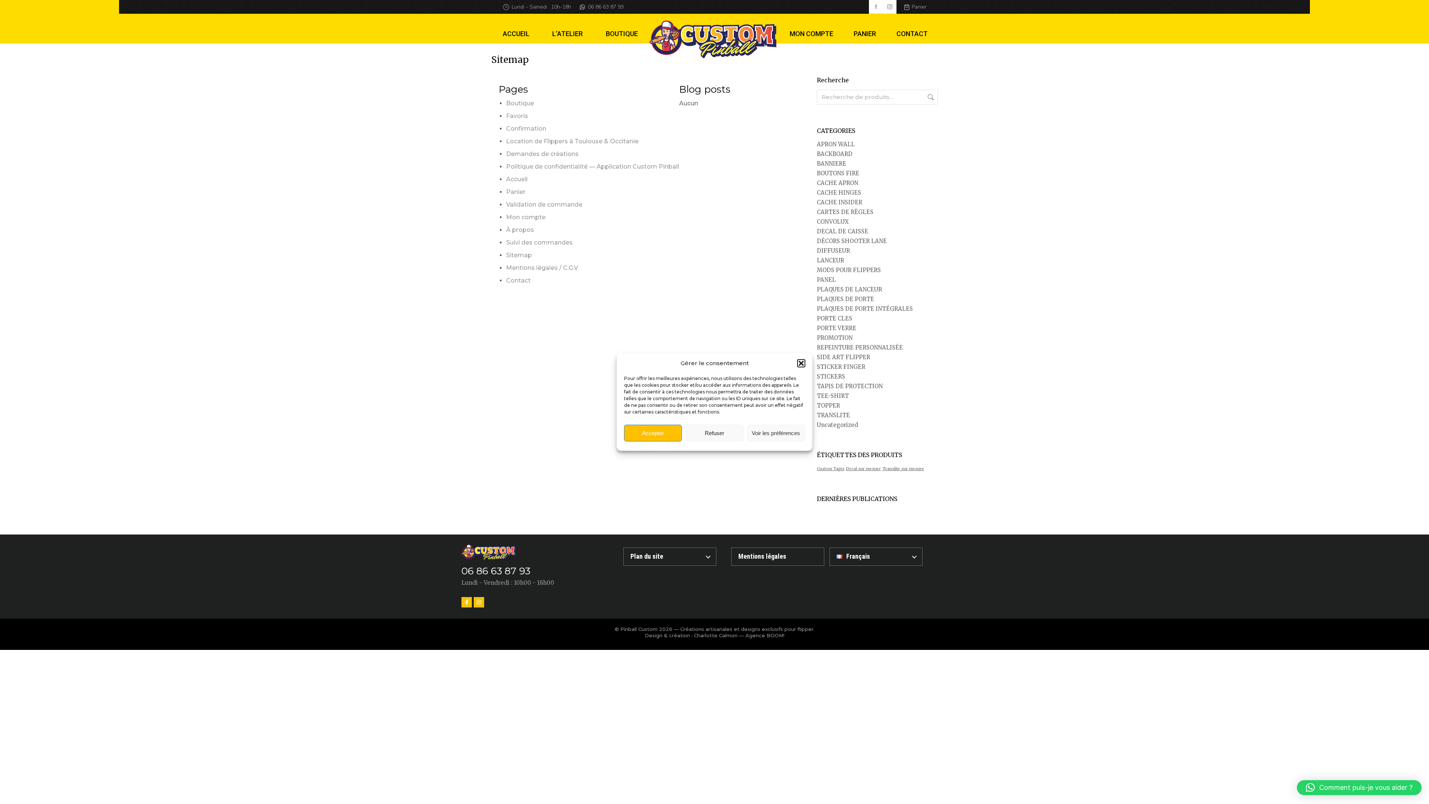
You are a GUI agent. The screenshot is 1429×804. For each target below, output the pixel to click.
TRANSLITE (833, 415)
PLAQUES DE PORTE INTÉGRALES (865, 308)
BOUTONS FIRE (838, 173)
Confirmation (526, 128)
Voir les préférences (776, 433)
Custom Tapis (830, 468)
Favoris (517, 115)
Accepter (653, 433)
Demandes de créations (542, 153)
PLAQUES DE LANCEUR (849, 289)
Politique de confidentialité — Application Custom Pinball (592, 166)
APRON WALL (836, 144)
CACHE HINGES (839, 192)
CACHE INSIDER (839, 202)
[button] (801, 363)
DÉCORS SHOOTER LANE (852, 241)
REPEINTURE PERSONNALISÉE (860, 347)
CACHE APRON (837, 182)
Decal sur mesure (863, 468)
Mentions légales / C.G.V (542, 267)
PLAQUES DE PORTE (845, 299)
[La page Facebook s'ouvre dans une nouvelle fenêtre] (876, 7)
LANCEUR (830, 260)
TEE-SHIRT (833, 395)
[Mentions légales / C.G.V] (777, 557)
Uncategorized (837, 424)
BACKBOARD (835, 153)
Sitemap (519, 255)
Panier (919, 6)
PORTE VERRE (836, 328)
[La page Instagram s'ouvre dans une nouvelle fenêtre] (889, 7)
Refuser (714, 433)
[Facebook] (466, 602)
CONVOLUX (833, 221)
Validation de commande (544, 204)
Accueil (517, 179)
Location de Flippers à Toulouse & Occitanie (572, 141)
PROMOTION (835, 337)
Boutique (520, 103)
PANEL (826, 279)
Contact (518, 280)
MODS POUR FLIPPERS (849, 270)
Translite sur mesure (903, 468)
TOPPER (828, 405)
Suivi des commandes (539, 242)
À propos (520, 229)
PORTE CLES (834, 318)
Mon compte (526, 217)
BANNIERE (831, 163)
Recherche (930, 97)
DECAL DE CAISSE (842, 231)
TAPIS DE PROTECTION (850, 386)
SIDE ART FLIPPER (843, 357)
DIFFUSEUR (833, 250)
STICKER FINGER (841, 366)
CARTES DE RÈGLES (845, 212)
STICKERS (831, 376)
